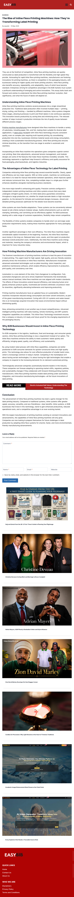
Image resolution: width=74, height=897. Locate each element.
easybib (6, 26)
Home (4, 869)
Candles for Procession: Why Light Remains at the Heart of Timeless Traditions (29, 734)
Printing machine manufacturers (14, 127)
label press (18, 133)
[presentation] (37, 503)
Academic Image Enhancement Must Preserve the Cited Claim (24, 787)
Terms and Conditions (11, 892)
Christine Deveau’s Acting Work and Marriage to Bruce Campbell (25, 577)
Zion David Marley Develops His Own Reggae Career (21, 682)
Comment (7, 444)
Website (54, 470)
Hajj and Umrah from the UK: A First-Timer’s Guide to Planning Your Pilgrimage (29, 524)
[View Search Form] (71, 5)
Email (30, 470)
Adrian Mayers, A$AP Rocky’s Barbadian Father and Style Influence (26, 629)
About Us (6, 876)
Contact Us (6, 873)
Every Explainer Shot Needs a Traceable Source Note (21, 840)
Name (6, 470)
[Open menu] (66, 5)
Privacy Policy (7, 889)
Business (5, 15)
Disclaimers (6, 886)
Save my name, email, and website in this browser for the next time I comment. (32, 475)
